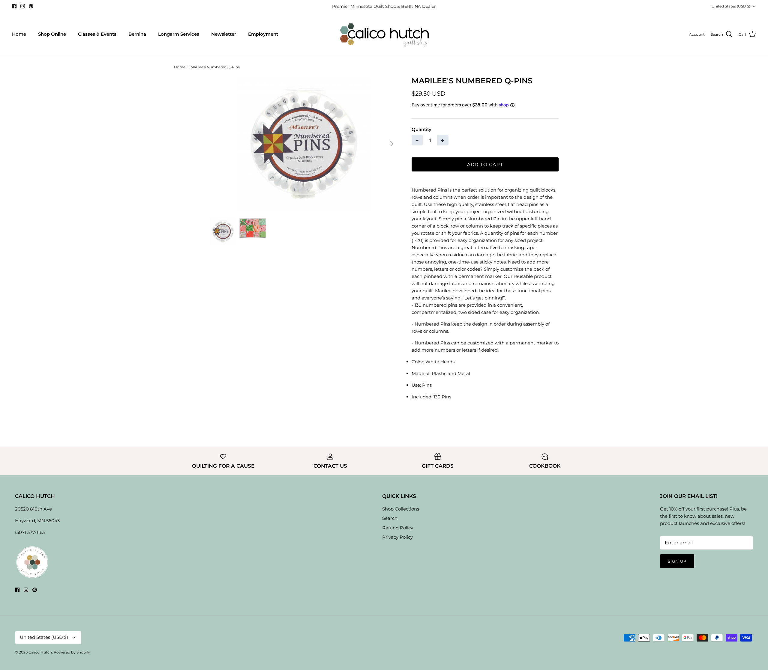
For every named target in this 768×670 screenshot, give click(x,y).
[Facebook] (14, 6)
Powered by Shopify (72, 652)
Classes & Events (97, 34)
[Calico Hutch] (384, 34)
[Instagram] (22, 6)
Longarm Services (178, 34)
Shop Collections (400, 509)
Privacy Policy (397, 537)
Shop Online (52, 34)
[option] (303, 143)
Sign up (677, 561)
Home (19, 34)
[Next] (391, 143)
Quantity (421, 129)
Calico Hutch (40, 652)
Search (390, 518)
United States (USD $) (731, 6)
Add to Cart (485, 164)
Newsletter (223, 34)
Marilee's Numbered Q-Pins (215, 67)
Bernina (137, 34)
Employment (263, 34)
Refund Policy (397, 528)
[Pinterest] (31, 6)
